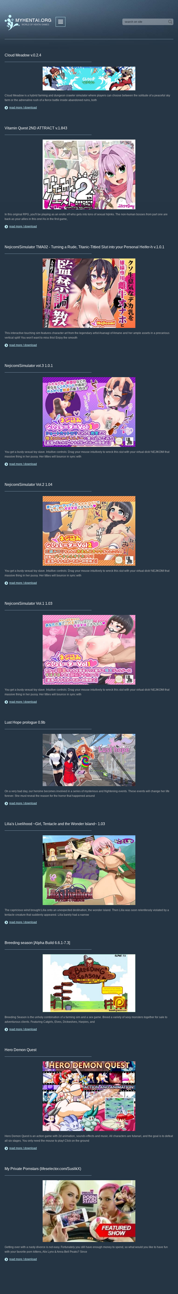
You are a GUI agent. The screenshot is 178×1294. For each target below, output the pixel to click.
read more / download (23, 107)
